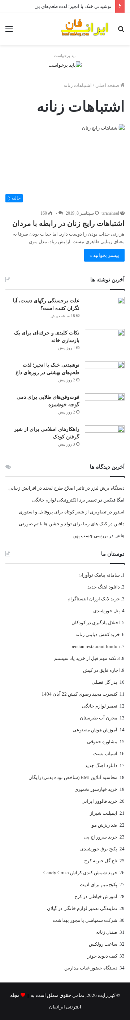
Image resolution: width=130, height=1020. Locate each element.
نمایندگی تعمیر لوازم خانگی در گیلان (82, 908)
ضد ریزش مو (104, 825)
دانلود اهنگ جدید (103, 587)
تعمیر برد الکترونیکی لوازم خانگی (64, 500)
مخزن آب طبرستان (98, 718)
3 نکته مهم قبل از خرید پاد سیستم (87, 658)
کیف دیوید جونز (102, 956)
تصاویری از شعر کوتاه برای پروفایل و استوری (63, 512)
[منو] (9, 31)
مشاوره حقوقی (102, 741)
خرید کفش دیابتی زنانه (97, 634)
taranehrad (110, 213)
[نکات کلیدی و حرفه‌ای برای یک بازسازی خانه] (105, 342)
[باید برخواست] (65, 64)
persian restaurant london (95, 646)
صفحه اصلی (107, 85)
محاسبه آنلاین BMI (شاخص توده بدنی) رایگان (73, 777)
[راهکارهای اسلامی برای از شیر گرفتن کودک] (105, 438)
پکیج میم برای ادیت (98, 884)
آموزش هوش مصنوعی (95, 729)
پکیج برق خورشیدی (98, 849)
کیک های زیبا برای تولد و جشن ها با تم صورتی (63, 523)
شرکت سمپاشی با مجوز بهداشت (85, 920)
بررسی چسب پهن (90, 535)
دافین (119, 523)
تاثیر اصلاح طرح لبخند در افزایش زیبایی (46, 488)
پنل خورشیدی (106, 610)
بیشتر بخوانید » (104, 255)
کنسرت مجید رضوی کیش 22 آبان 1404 (79, 694)
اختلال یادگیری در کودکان (96, 622)
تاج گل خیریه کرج (100, 860)
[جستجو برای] (121, 31)
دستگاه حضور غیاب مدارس (90, 968)
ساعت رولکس (103, 944)
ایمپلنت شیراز (103, 813)
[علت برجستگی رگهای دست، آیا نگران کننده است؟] (105, 310)
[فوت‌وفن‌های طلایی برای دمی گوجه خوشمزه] (105, 406)
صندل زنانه (106, 932)
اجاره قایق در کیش (101, 670)
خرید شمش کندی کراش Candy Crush (80, 872)
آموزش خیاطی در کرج (95, 896)
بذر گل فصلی (104, 682)
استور (119, 512)
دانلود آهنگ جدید (101, 765)
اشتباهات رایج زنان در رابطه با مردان (68, 223)
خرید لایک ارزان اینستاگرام (94, 598)
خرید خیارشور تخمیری (95, 789)
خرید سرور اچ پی (100, 837)
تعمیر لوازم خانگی (99, 706)
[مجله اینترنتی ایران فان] (85, 29)
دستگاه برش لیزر (108, 488)
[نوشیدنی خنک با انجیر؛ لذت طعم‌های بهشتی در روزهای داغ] (105, 374)
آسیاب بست (105, 753)
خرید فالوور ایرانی (99, 801)
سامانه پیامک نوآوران (99, 575)
